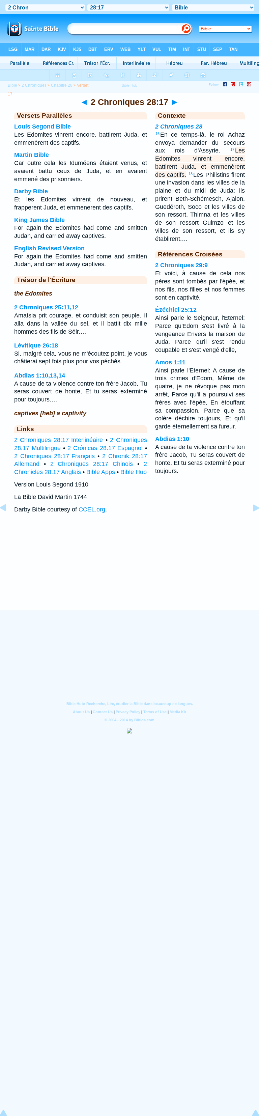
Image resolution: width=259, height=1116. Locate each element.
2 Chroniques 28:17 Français (54, 456)
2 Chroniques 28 (178, 126)
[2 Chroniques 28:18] (250, 523)
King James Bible (39, 220)
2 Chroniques (34, 85)
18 (191, 174)
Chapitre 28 (62, 85)
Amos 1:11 (170, 362)
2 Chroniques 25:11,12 (46, 307)
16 (157, 134)
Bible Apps (100, 472)
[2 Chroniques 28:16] (8, 523)
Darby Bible (31, 191)
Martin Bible (31, 154)
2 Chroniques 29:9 (181, 265)
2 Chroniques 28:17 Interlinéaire (58, 440)
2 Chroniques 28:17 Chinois (91, 464)
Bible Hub (133, 472)
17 (232, 149)
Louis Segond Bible (42, 126)
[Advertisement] (129, 568)
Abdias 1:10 (172, 439)
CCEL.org (92, 509)
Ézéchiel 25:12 (176, 309)
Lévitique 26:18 (36, 345)
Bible (12, 85)
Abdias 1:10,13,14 (39, 375)
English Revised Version (49, 248)
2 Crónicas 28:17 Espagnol (104, 448)
